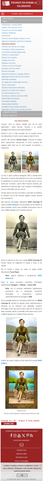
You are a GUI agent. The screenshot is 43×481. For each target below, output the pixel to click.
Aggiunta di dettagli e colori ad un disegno (16, 41)
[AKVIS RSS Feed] (31, 436)
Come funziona (7, 18)
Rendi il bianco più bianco (10, 98)
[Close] (40, 465)
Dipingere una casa (8, 63)
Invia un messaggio (21, 461)
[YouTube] (19, 436)
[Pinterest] (27, 436)
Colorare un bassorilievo (10, 55)
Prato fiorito (6, 36)
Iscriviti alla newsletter (21, 440)
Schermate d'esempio (9, 112)
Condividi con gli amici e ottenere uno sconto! (21, 431)
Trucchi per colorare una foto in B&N (14, 96)
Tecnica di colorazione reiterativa (13, 87)
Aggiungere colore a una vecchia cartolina (16, 109)
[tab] (21, 18)
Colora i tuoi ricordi (8, 85)
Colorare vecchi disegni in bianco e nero (16, 38)
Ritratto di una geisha (9, 57)
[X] (23, 436)
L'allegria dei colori (8, 60)
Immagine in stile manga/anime (13, 49)
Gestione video (21, 454)
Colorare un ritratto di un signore (13, 90)
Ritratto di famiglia (8, 71)
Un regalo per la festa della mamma (14, 82)
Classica (15, 205)
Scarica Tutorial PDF (9, 116)
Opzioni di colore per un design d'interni (15, 74)
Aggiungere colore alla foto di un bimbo (16, 76)
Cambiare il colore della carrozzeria (14, 107)
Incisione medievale (9, 33)
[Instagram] (15, 436)
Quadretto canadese (9, 79)
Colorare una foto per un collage (13, 46)
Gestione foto (21, 450)
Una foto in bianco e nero (11, 93)
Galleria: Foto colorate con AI (12, 27)
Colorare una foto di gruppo (11, 66)
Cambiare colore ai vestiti (11, 68)
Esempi (4, 22)
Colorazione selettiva (9, 101)
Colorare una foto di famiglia (12, 30)
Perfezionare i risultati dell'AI (12, 25)
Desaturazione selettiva (10, 104)
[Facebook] (11, 436)
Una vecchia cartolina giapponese (13, 52)
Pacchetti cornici (21, 457)
